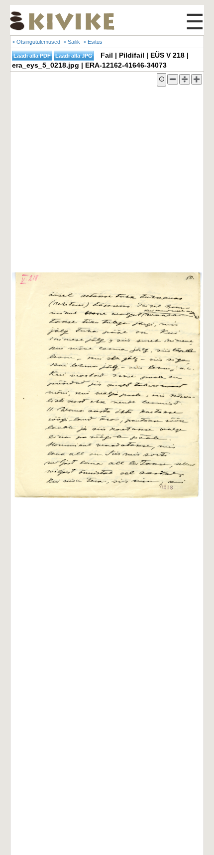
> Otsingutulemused (36, 42)
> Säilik (71, 42)
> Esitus (93, 42)
